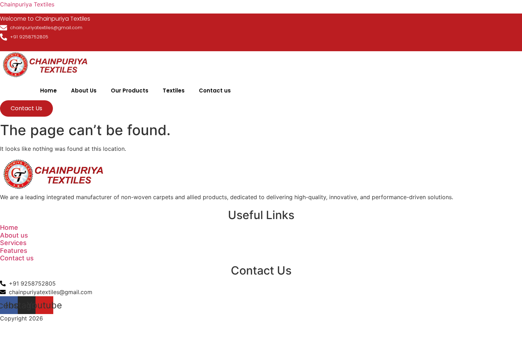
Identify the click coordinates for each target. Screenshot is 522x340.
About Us (84, 90)
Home (48, 90)
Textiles (174, 90)
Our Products (129, 90)
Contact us (215, 90)
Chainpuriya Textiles (27, 4)
